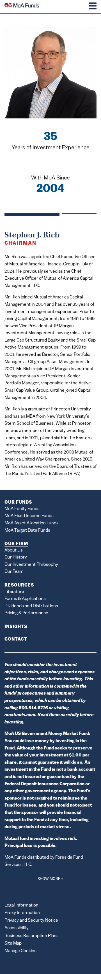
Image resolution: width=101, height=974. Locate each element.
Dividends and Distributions (31, 606)
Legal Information (21, 905)
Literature (14, 592)
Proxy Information (22, 913)
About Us (13, 550)
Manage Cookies (20, 951)
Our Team (14, 571)
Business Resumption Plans (31, 936)
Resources (19, 585)
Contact (15, 639)
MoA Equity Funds (22, 509)
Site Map (13, 943)
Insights (15, 627)
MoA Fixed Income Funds (29, 516)
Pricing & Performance (26, 613)
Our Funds (18, 502)
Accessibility (16, 928)
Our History (15, 557)
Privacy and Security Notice (31, 920)
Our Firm (16, 544)
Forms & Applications (25, 599)
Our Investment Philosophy (31, 564)
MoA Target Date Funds (27, 530)
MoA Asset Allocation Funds (31, 523)
